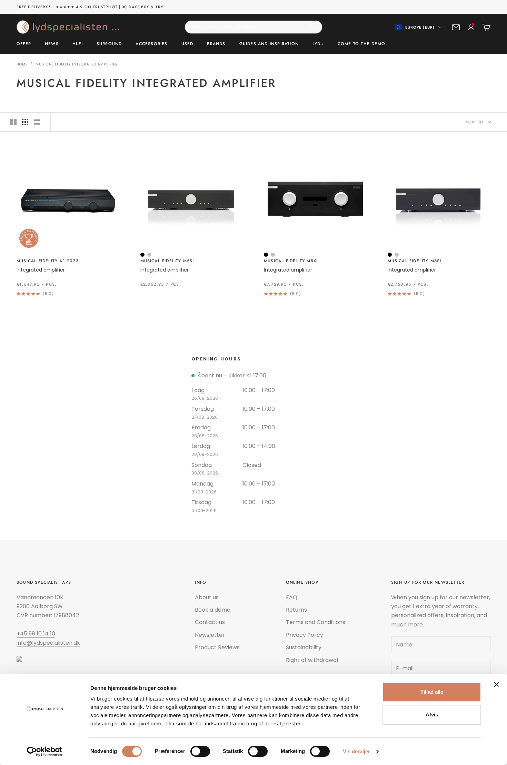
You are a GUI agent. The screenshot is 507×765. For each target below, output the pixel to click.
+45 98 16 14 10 (36, 634)
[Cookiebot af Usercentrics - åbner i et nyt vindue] (44, 751)
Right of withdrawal (312, 660)
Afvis (432, 714)
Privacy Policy (304, 635)
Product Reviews (217, 647)
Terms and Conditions (315, 622)
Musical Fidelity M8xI (291, 261)
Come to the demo (361, 44)
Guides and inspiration (269, 44)
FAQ (291, 597)
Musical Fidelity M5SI (167, 261)
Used (187, 44)
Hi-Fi (77, 44)
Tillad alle (431, 692)
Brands (216, 44)
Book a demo (212, 610)
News (52, 44)
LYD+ (318, 44)
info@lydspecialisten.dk (48, 643)
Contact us (210, 622)
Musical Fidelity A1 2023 (48, 261)
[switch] (200, 751)
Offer (24, 44)
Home (22, 64)
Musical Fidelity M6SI (414, 261)
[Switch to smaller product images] (25, 122)
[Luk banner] (496, 684)
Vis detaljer (356, 751)
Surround (109, 44)
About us (207, 597)
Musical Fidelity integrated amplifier (77, 64)
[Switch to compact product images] (37, 122)
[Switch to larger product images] (13, 122)
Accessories (151, 44)
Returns (296, 610)
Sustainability (303, 647)
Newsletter (210, 635)
